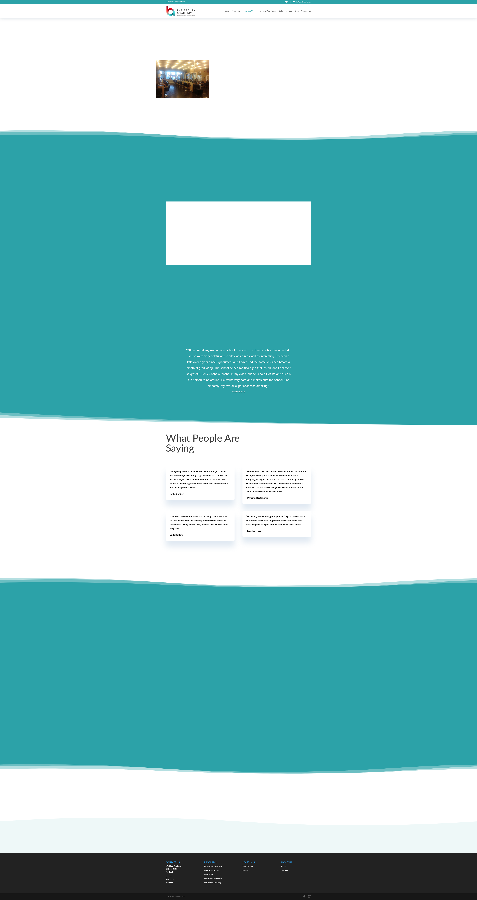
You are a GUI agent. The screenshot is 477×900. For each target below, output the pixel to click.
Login (286, 2)
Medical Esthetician (211, 870)
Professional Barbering (212, 883)
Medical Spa (209, 875)
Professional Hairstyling (213, 866)
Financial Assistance (267, 11)
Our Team (284, 870)
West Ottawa (247, 866)
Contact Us (306, 11)
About (283, 866)
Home (226, 11)
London (245, 870)
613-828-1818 (171, 869)
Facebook (169, 872)
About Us (249, 11)
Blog (296, 11)
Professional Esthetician (213, 879)
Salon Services (285, 11)
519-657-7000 (171, 880)
